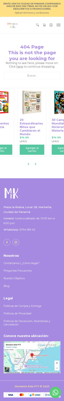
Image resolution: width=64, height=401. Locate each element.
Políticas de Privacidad (17, 313)
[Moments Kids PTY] (12, 25)
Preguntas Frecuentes (18, 270)
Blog (6, 286)
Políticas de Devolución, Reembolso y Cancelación (27, 323)
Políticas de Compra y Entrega (22, 306)
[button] (37, 25)
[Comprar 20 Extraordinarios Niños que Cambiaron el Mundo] (32, 102)
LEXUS (23, 141)
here (19, 66)
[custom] (7, 242)
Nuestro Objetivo (14, 278)
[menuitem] (37, 25)
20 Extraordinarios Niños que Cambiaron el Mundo (31, 127)
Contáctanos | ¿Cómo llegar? (21, 263)
